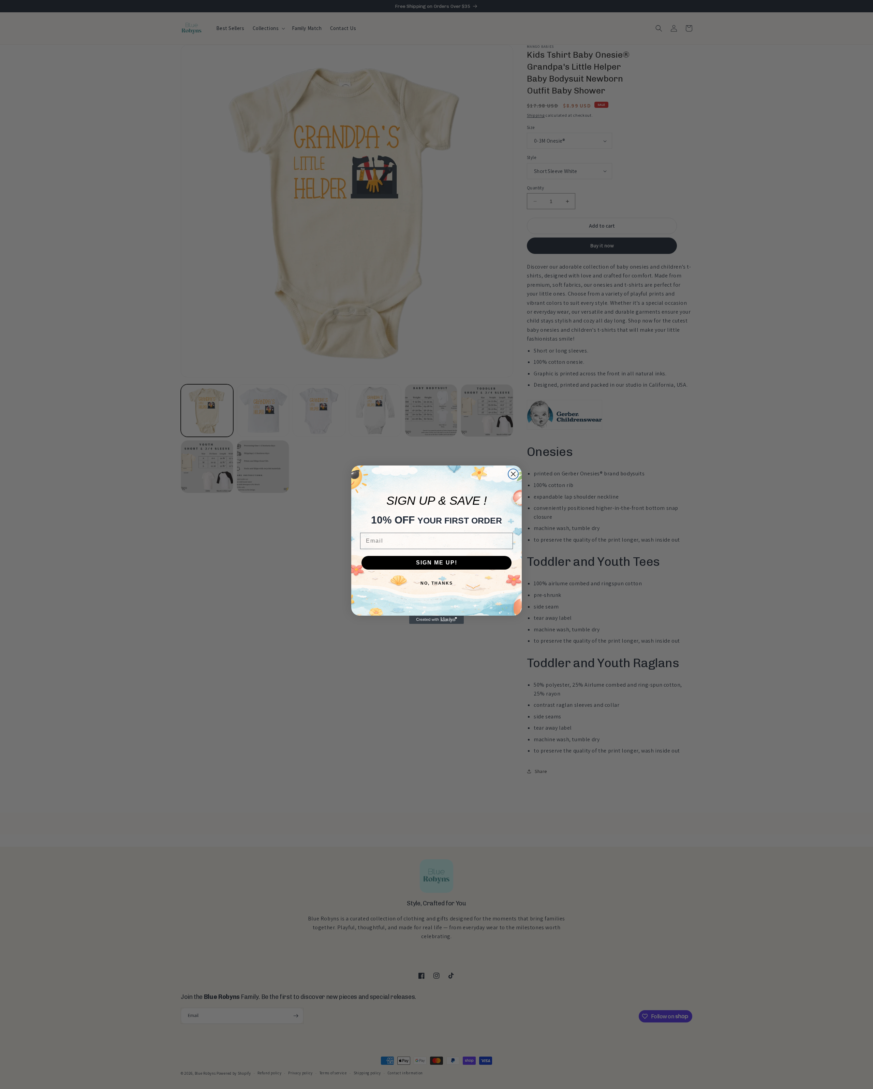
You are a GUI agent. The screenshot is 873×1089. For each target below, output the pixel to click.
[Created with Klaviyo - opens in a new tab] (436, 620)
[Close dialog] (513, 474)
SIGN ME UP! (436, 562)
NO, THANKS (436, 583)
